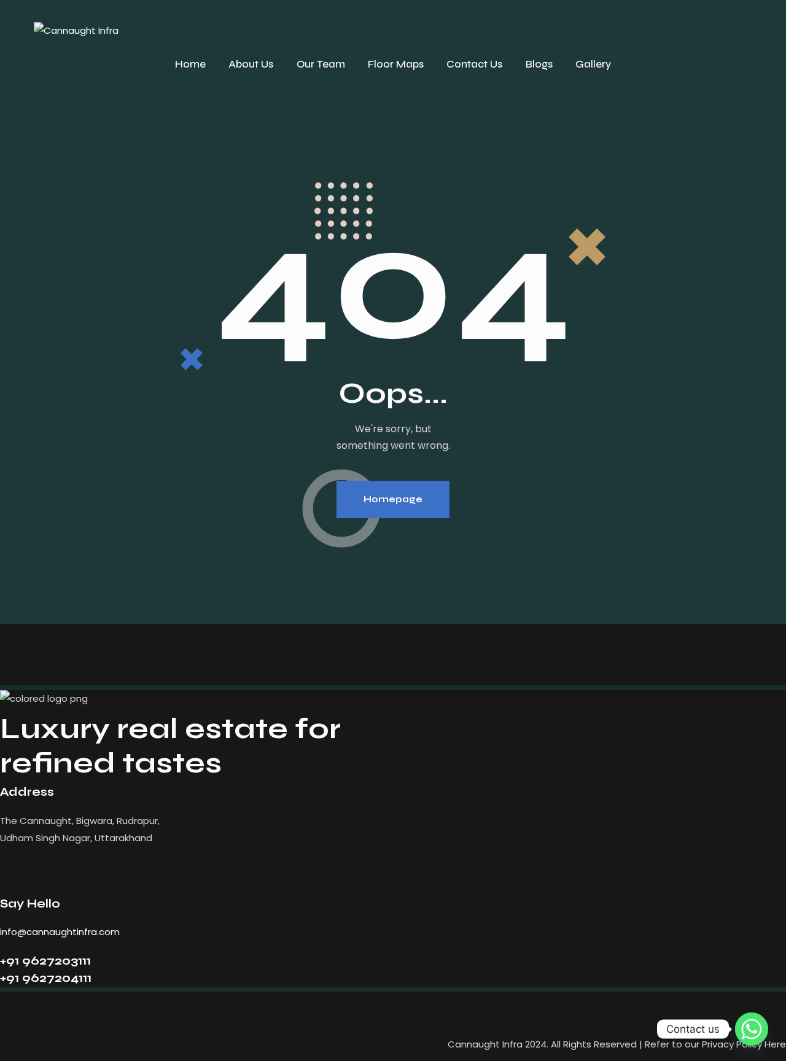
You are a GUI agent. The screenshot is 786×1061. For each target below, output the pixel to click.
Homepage (393, 499)
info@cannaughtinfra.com (60, 931)
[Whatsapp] (751, 1029)
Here (775, 1044)
